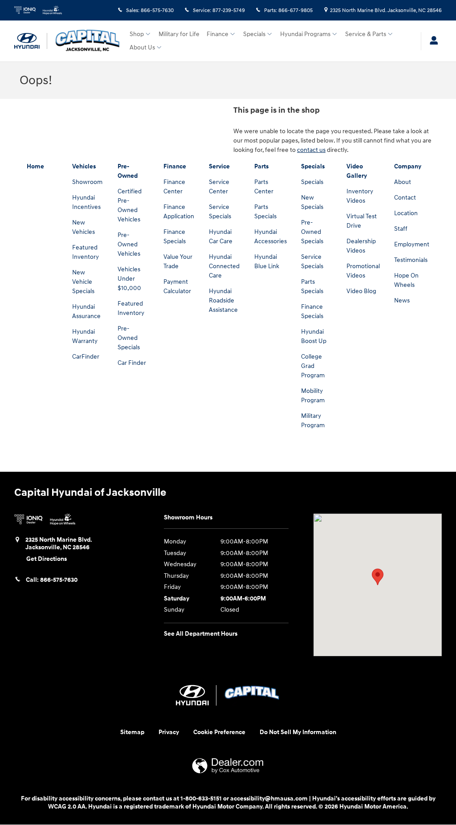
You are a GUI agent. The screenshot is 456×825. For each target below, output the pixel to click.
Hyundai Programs (305, 34)
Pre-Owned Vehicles (129, 244)
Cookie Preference (219, 732)
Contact (405, 197)
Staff (400, 229)
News (402, 300)
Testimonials (411, 260)
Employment (411, 244)
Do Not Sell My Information (298, 732)
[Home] (30, 41)
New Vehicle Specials (83, 282)
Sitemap (132, 732)
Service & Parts (365, 34)
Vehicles (84, 166)
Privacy (169, 732)
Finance (217, 34)
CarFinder (85, 356)
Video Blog (361, 291)
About (402, 182)
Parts (261, 166)
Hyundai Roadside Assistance (223, 300)
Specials (254, 34)
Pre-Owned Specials (129, 338)
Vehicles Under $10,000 (129, 278)
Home (35, 166)
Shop (137, 34)
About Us (142, 47)
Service (219, 166)
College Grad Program (313, 366)
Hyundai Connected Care (224, 266)
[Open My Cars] (431, 41)
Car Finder (132, 363)
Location (406, 213)
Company (407, 166)
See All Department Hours (200, 633)
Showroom (87, 182)
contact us (311, 150)
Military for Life (179, 34)
